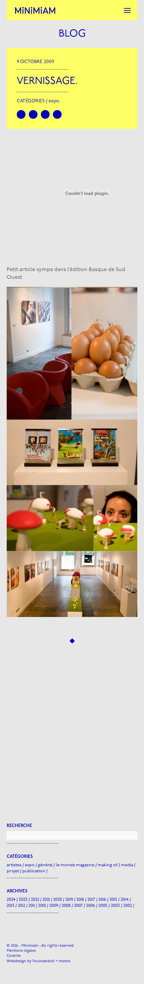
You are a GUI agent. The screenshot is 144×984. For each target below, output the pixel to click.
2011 (31, 905)
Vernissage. (47, 81)
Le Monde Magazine (75, 865)
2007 (78, 905)
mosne (64, 961)
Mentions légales (21, 951)
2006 (90, 905)
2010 (42, 905)
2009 (53, 905)
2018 (80, 899)
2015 (113, 899)
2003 (115, 905)
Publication (33, 871)
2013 (10, 905)
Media (127, 865)
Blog (72, 34)
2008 (66, 905)
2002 (127, 905)
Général (45, 865)
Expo (54, 101)
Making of (108, 865)
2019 (69, 899)
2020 (57, 899)
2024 (11, 899)
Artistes (14, 865)
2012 (21, 905)
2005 (102, 905)
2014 (125, 899)
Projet (13, 871)
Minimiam (35, 10)
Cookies (14, 956)
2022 (35, 899)
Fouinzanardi (43, 961)
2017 (91, 899)
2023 (23, 899)
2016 (102, 899)
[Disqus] (72, 736)
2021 (46, 899)
